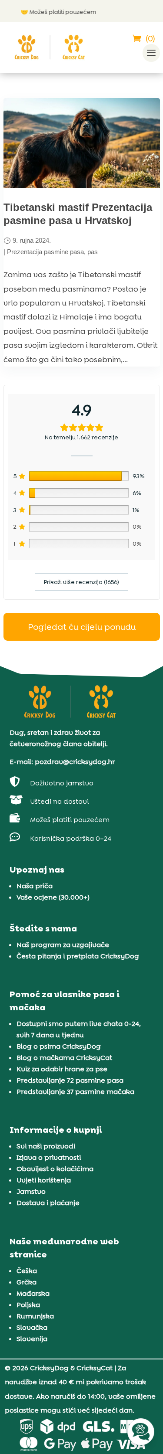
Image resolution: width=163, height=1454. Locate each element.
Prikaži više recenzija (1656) (81, 582)
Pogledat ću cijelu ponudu (82, 626)
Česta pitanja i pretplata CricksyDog (78, 956)
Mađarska (33, 1293)
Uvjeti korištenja (44, 1180)
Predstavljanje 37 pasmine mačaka (75, 1091)
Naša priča (35, 885)
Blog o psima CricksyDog (59, 1046)
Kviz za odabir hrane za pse (62, 1069)
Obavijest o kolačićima (55, 1168)
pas (92, 251)
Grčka (27, 1282)
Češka (27, 1270)
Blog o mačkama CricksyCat (64, 1057)
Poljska (28, 1304)
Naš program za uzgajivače (63, 944)
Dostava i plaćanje (48, 1202)
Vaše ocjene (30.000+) (53, 897)
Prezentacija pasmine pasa (45, 251)
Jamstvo (31, 1191)
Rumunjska (35, 1316)
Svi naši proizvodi (46, 1146)
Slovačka (32, 1327)
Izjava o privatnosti (49, 1157)
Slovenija (32, 1338)
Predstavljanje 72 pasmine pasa (70, 1080)
